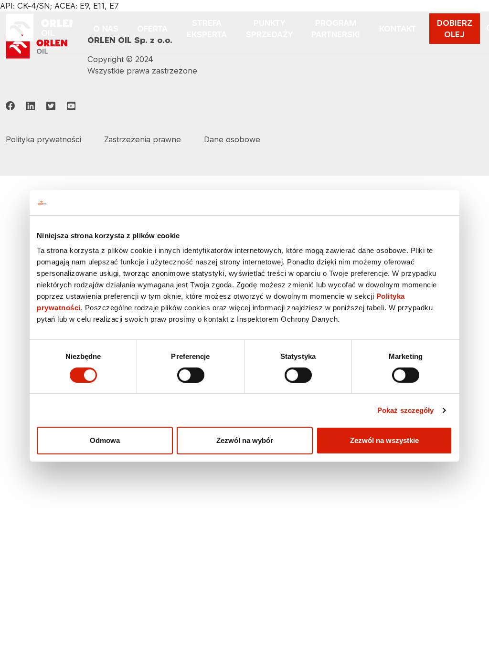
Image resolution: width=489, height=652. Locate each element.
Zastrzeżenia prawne (142, 139)
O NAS (105, 28)
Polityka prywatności (43, 139)
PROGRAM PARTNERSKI (335, 28)
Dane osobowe (232, 139)
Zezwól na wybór (244, 440)
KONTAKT (397, 28)
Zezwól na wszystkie (384, 440)
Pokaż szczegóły (405, 410)
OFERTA (152, 28)
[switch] (190, 375)
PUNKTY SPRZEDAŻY (269, 28)
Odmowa (105, 440)
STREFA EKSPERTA (207, 28)
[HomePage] (39, 29)
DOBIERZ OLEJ (454, 28)
